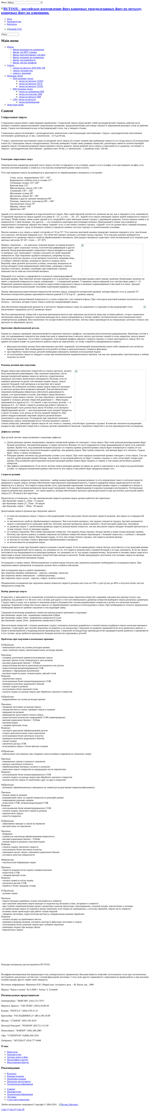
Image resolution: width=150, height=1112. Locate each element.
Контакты (12, 24)
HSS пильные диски (23, 78)
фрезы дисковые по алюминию (28, 57)
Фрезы (10, 47)
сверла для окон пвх (23, 70)
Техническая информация (20, 1084)
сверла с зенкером (22, 73)
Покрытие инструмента (19, 1081)
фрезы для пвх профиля (24, 62)
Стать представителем (18, 1099)
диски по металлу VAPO (31, 81)
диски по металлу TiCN (30, 83)
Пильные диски (15, 76)
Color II (12, 1109)
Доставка (11, 1097)
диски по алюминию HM (31, 91)
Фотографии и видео (17, 1059)
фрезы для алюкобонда (24, 60)
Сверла (10, 65)
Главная (11, 1089)
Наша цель (12, 1052)
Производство (14, 21)
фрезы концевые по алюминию (28, 49)
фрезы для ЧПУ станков (25, 52)
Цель (9, 19)
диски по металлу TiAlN (31, 86)
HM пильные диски (23, 89)
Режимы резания (15, 1076)
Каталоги (11, 1073)
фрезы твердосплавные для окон (29, 55)
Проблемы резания (16, 1079)
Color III (20, 1109)
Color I (4, 1109)
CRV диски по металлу (24, 99)
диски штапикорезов (29, 102)
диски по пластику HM (30, 94)
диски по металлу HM (30, 97)
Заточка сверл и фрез (17, 1057)
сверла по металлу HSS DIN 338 (29, 68)
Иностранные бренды (18, 1062)
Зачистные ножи (15, 104)
